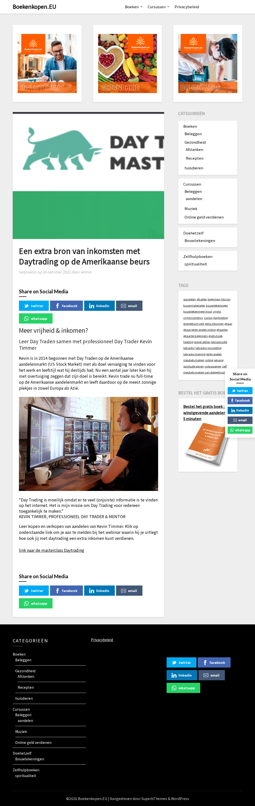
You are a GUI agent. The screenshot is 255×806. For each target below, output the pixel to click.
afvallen (201, 299)
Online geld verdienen (204, 217)
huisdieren (194, 167)
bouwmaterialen (194, 305)
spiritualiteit (196, 263)
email (132, 306)
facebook (69, 306)
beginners (214, 299)
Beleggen (193, 133)
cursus (208, 318)
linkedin (102, 306)
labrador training (194, 354)
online (209, 360)
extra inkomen (214, 324)
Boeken (132, 6)
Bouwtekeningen (200, 240)
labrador (189, 348)
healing (188, 342)
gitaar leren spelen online (199, 330)
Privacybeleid (187, 6)
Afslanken (194, 149)
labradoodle (219, 342)
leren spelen (214, 354)
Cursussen (157, 6)
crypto (217, 311)
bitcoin (225, 299)
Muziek (191, 208)
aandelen (194, 198)
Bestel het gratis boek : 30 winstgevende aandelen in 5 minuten (206, 412)
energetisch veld (193, 324)
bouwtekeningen (217, 305)
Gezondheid (195, 142)
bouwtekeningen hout (197, 311)
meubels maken (193, 360)
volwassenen (212, 366)
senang (218, 360)
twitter (37, 306)
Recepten (194, 158)
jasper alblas (202, 342)
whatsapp (39, 318)
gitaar (228, 324)
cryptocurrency (193, 318)
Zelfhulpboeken (197, 256)
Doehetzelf (193, 232)
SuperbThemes (154, 798)
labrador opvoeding (208, 348)
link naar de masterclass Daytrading (51, 550)
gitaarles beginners (195, 336)
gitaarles (222, 330)
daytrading (220, 318)
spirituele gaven (193, 366)
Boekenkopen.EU (34, 6)
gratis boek (215, 336)
